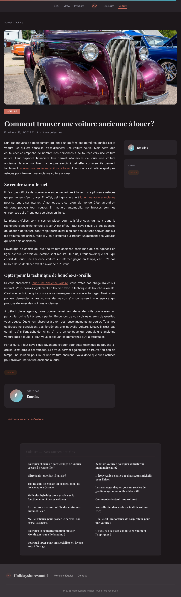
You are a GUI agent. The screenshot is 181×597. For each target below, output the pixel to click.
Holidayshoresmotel (31, 575)
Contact (82, 575)
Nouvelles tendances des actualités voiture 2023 (121, 509)
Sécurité (109, 5)
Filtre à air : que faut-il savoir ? (47, 475)
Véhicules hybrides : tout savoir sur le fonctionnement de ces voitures (51, 497)
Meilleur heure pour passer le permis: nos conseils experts (54, 520)
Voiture (122, 5)
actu (56, 5)
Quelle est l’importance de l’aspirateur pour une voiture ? (122, 520)
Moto (66, 5)
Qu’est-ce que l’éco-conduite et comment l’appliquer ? (120, 532)
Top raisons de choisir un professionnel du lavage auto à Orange (54, 485)
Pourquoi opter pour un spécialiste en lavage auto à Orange (55, 544)
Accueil (8, 22)
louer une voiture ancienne (97, 197)
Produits (79, 5)
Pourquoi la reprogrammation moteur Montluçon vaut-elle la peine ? (51, 532)
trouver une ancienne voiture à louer (44, 168)
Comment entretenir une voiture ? (116, 499)
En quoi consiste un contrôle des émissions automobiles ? (54, 509)
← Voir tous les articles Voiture (23, 419)
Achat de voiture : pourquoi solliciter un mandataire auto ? (120, 465)
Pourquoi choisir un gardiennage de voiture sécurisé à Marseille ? (54, 465)
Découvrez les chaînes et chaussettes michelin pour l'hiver (123, 477)
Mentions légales (63, 575)
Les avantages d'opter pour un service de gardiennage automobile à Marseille (120, 489)
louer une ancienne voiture (50, 283)
